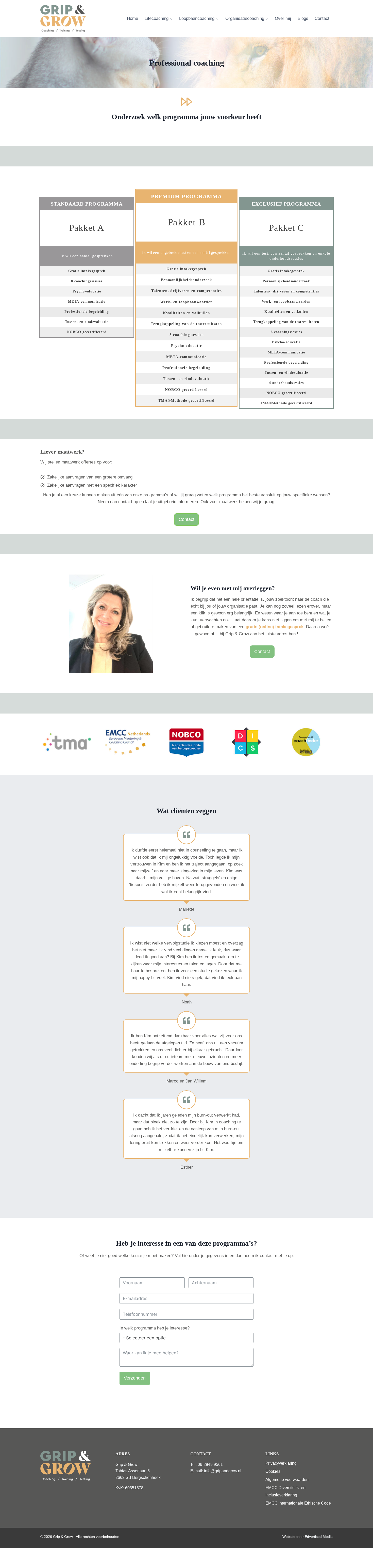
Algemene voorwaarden (287, 1479)
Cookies (272, 1471)
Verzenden (135, 1378)
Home (132, 18)
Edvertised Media (319, 1537)
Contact (322, 18)
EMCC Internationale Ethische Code (298, 1503)
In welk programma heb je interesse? (155, 1328)
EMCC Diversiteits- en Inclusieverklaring (285, 1491)
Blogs (303, 18)
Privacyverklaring (281, 1463)
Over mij (283, 18)
